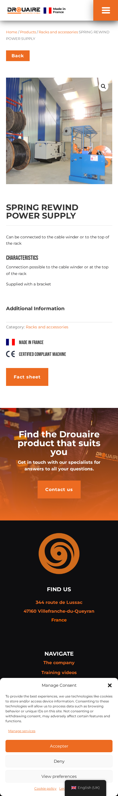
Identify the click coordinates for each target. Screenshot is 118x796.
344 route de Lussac (59, 602)
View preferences (59, 776)
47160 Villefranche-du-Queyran (59, 611)
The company (59, 662)
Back (18, 55)
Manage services (21, 731)
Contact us (59, 489)
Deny (59, 761)
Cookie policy (45, 788)
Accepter (59, 746)
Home (11, 32)
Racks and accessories (58, 32)
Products (28, 32)
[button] (110, 685)
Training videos (59, 672)
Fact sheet (27, 377)
